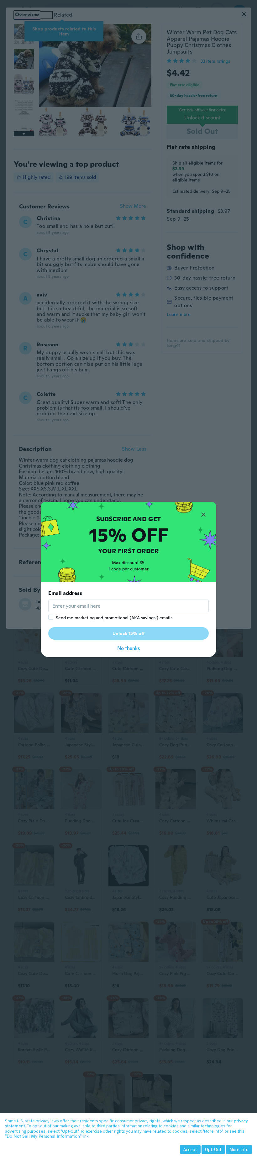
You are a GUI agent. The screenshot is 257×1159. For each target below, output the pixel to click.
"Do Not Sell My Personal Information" (43, 1136)
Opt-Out (213, 1149)
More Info (239, 1149)
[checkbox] (50, 617)
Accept (190, 1149)
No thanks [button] (128, 648)
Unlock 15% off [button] (129, 633)
